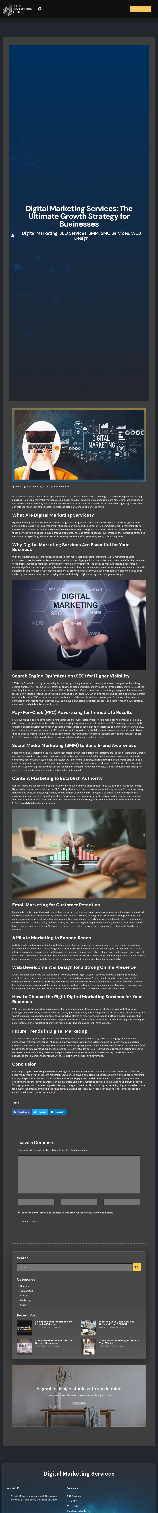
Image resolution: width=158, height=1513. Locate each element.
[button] (39, 8)
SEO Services (73, 233)
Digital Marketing (39, 233)
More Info (79, 1404)
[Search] (137, 1267)
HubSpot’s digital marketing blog (106, 1085)
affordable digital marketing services (85, 1081)
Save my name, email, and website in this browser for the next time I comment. (67, 1212)
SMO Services (115, 233)
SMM (94, 233)
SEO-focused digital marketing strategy (33, 803)
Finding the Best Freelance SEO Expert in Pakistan (53, 1323)
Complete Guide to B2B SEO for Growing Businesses (53, 1342)
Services (72, 1488)
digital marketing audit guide (43, 704)
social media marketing (58, 770)
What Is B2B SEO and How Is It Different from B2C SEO (116, 1323)
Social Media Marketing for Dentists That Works (120, 1342)
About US (13, 1488)
